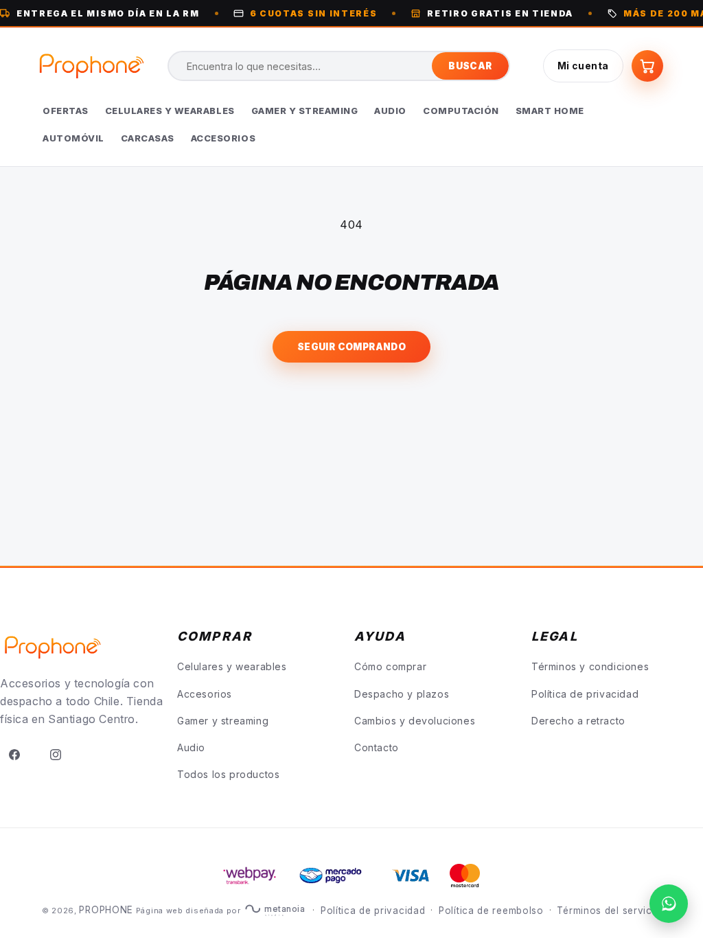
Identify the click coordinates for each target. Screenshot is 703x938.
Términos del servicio (609, 910)
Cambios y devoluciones (414, 721)
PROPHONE (106, 909)
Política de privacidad (584, 694)
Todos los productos (228, 774)
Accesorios (204, 694)
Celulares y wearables (232, 666)
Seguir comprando (351, 346)
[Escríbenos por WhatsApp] (668, 903)
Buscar (470, 65)
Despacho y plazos (401, 694)
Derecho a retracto (578, 721)
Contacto (376, 747)
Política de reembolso (491, 910)
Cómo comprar (390, 666)
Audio (191, 747)
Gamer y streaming (222, 721)
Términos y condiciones (590, 666)
